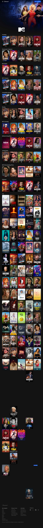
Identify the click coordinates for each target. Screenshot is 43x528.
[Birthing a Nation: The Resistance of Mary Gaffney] (5, 247)
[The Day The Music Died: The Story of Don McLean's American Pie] (21, 282)
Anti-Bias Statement (23, 515)
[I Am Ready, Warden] (29, 329)
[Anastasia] (29, 212)
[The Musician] (13, 399)
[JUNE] (29, 352)
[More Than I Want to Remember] (5, 399)
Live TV (3, 514)
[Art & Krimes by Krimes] (13, 223)
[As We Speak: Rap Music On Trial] (29, 223)
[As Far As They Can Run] (21, 223)
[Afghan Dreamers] (5, 212)
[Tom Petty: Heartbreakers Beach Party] (21, 481)
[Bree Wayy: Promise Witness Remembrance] (13, 247)
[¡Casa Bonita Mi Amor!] (29, 247)
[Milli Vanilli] (37, 388)
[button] (3, 1)
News (3, 517)
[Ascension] (37, 223)
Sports (3, 515)
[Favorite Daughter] (37, 294)
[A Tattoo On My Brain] (37, 458)
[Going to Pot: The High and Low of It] (21, 317)
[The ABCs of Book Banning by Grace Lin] (21, 200)
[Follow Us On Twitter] (33, 509)
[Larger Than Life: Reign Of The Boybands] (5, 364)
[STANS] (13, 446)
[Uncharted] (5, 493)
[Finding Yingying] (5, 306)
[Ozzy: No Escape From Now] (13, 411)
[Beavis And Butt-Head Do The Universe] (21, 235)
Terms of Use (13, 509)
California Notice (13, 515)
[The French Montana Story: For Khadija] (29, 306)
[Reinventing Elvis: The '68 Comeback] (13, 423)
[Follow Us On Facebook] (30, 509)
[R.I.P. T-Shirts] (37, 411)
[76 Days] (13, 200)
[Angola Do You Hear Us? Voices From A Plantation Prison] (37, 212)
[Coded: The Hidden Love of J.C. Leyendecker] (29, 270)
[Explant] (21, 294)
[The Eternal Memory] (5, 294)
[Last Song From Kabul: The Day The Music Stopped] (29, 364)
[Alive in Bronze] (13, 212)
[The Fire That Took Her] (13, 306)
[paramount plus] (6, 1)
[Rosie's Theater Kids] (37, 423)
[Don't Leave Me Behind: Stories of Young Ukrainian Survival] (29, 282)
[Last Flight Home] (21, 364)
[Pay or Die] (29, 411)
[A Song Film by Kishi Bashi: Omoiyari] (13, 458)
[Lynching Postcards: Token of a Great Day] (13, 376)
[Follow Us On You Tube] (35, 509)
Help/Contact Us (23, 509)
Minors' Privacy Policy (14, 514)
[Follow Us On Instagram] (38, 509)
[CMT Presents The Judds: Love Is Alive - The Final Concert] (21, 352)
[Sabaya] (21, 446)
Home (3, 509)
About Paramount (23, 514)
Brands (3, 516)
